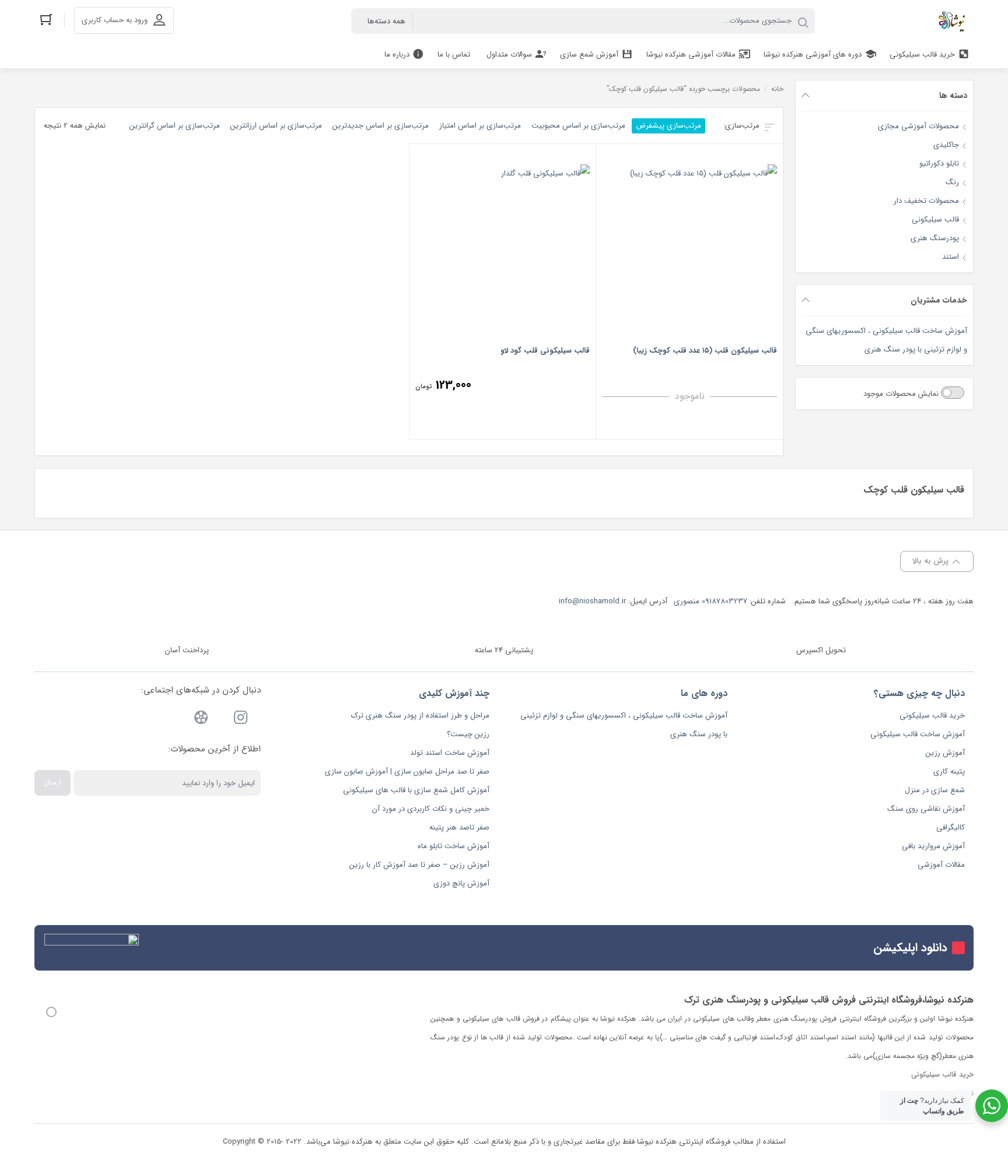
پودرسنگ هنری (935, 238)
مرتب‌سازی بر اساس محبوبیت (578, 125)
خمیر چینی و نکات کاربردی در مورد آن (430, 809)
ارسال (52, 782)
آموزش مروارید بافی (933, 846)
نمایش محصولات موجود (902, 394)
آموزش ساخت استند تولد (449, 753)
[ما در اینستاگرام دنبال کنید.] (241, 719)
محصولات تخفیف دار (926, 201)
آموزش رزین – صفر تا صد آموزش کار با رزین (419, 865)
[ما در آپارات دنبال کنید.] (201, 719)
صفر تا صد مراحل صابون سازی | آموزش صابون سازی (407, 771)
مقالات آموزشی (941, 865)
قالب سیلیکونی (935, 219)
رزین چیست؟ (468, 734)
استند (950, 257)
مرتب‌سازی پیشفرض (668, 125)
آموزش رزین (945, 753)
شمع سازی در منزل (935, 790)
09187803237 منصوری (710, 601)
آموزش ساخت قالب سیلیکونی (917, 734)
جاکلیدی (946, 145)
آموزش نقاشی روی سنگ (926, 809)
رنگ (952, 182)
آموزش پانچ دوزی (461, 883)
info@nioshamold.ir (592, 601)
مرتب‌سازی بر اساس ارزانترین (276, 125)
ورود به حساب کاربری (115, 20)
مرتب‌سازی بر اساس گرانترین (175, 125)
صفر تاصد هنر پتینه (459, 827)
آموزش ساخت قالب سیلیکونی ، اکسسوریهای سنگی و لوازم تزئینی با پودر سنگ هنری (886, 340)
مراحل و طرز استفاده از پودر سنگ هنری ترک (420, 715)
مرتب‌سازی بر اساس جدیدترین (380, 125)
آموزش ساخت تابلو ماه (453, 846)
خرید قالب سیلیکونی (932, 715)
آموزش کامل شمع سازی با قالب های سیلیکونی (416, 790)
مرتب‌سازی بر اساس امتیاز (480, 125)
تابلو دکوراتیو (939, 163)
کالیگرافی (950, 827)
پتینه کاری (949, 771)
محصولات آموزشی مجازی (918, 126)
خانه (777, 88)
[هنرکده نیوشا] (954, 21)
